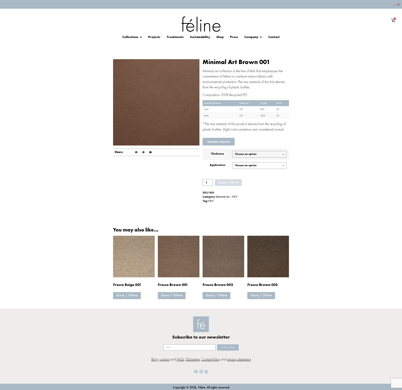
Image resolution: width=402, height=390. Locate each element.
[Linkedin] (201, 371)
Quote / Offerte (228, 182)
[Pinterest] (206, 371)
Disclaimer (193, 359)
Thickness (217, 153)
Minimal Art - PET (227, 196)
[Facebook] (195, 371)
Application (217, 165)
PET (211, 201)
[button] (136, 152)
